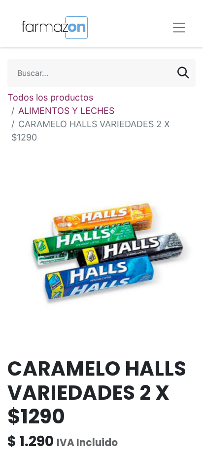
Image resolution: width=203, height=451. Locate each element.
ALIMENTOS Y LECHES (66, 110)
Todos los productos (50, 97)
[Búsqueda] (183, 73)
